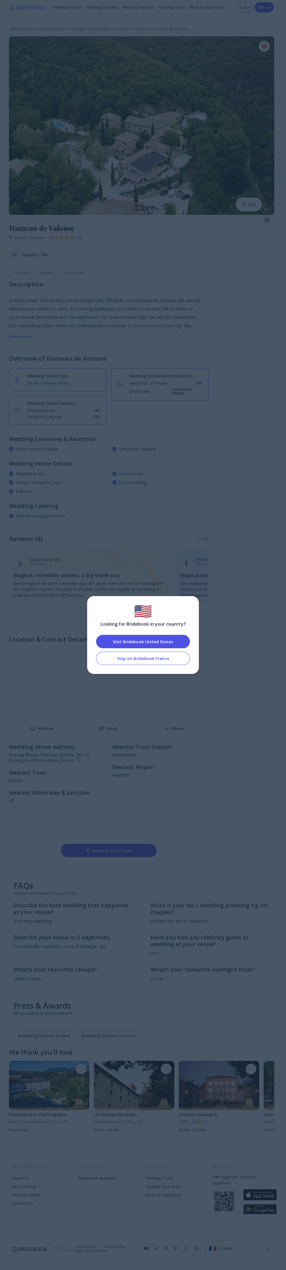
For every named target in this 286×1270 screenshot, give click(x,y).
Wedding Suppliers (102, 7)
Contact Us (22, 1203)
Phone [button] (178, 728)
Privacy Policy (115, 1247)
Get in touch (74, 272)
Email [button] (111, 728)
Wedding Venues (67, 7)
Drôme (22, 237)
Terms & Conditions (91, 1250)
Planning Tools (172, 7)
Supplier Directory (162, 1186)
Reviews (46, 272)
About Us (21, 1178)
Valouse (37, 237)
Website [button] (46, 728)
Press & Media (26, 1194)
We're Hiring (24, 1186)
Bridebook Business (97, 1178)
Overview (21, 272)
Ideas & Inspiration (206, 7)
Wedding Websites (138, 7)
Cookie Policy (85, 1247)
